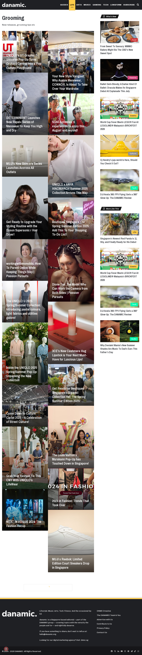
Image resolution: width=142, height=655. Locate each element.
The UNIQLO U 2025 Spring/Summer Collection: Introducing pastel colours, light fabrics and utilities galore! (23, 309)
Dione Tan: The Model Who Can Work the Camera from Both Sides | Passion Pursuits (70, 290)
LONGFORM (115, 5)
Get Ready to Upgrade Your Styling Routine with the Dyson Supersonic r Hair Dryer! (24, 228)
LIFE (72, 5)
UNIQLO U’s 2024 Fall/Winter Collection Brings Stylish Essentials (24, 584)
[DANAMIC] (14, 5)
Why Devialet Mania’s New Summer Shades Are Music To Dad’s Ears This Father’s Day (118, 349)
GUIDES (64, 5)
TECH (105, 5)
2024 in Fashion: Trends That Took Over (70, 503)
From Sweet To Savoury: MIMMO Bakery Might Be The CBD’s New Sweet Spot (116, 50)
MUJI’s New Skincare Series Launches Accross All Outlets (24, 167)
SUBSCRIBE (129, 5)
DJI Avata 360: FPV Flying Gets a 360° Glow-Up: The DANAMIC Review (119, 196)
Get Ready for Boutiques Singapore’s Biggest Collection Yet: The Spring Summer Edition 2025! (69, 394)
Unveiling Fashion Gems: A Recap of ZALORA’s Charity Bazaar (24, 625)
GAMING (97, 5)
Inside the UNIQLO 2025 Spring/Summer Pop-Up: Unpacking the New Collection (21, 373)
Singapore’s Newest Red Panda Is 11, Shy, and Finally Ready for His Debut (118, 240)
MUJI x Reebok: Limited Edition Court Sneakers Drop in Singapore (70, 563)
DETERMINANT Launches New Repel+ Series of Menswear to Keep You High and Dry (24, 123)
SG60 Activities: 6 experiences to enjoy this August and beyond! (68, 126)
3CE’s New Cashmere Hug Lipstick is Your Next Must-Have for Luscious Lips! (69, 355)
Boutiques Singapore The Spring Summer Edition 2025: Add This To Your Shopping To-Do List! (70, 228)
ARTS (79, 5)
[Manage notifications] (6, 649)
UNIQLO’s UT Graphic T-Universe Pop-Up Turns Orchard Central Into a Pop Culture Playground (23, 61)
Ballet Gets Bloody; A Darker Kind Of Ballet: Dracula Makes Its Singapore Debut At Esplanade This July (118, 87)
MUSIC (87, 5)
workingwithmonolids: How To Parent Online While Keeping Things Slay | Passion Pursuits (23, 269)
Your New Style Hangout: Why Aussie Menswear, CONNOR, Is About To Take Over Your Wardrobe (70, 82)
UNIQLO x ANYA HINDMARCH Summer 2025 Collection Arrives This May (70, 188)
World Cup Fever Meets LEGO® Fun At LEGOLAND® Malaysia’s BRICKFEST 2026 (119, 125)
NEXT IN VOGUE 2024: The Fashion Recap (23, 523)
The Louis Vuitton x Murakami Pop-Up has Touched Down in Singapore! (70, 459)
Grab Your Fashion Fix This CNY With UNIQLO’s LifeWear (23, 480)
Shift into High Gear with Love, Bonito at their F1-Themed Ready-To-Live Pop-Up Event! (70, 602)
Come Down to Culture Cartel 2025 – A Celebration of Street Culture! (24, 417)
